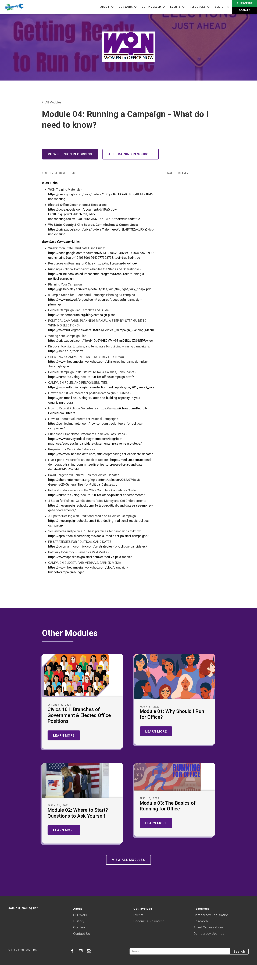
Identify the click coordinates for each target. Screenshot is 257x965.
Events (138, 915)
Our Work (80, 915)
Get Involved (142, 908)
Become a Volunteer (148, 921)
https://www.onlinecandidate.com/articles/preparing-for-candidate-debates (100, 454)
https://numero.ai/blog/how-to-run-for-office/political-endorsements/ (96, 495)
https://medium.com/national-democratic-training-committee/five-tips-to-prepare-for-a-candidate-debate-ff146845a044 (100, 464)
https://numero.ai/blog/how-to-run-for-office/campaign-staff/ (91, 377)
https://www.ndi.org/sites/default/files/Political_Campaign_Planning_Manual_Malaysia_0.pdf (113, 330)
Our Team (80, 927)
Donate (244, 10)
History (78, 921)
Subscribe (245, 3)
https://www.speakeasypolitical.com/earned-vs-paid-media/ (90, 557)
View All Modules (128, 860)
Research (201, 921)
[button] (107, 7)
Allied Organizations (209, 927)
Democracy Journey (209, 933)
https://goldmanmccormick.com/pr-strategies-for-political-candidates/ (97, 546)
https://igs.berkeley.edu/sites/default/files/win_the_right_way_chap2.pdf (99, 289)
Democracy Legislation (211, 915)
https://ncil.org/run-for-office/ (116, 263)
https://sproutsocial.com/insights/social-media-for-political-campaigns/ (98, 536)
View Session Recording (70, 154)
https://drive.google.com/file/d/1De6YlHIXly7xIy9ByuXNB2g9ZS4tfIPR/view (101, 340)
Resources (202, 908)
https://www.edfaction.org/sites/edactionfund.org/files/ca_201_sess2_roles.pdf (104, 387)
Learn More (64, 735)
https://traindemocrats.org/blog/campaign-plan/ (81, 315)
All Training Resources (130, 154)
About (77, 908)
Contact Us (81, 933)
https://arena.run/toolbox (65, 351)
